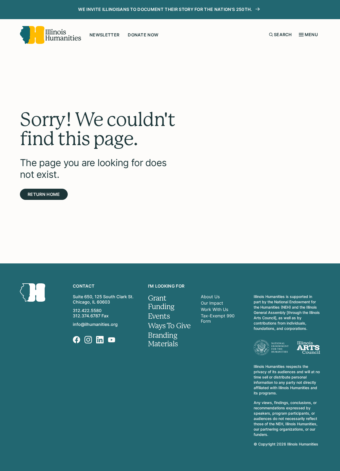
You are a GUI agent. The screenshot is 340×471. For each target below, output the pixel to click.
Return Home (44, 194)
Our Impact (212, 303)
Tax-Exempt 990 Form (218, 318)
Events (159, 316)
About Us (210, 296)
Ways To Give (169, 326)
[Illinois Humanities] (50, 35)
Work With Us (214, 309)
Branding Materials (163, 339)
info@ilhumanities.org (95, 324)
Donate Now (143, 34)
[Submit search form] (271, 34)
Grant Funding (161, 302)
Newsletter (104, 34)
